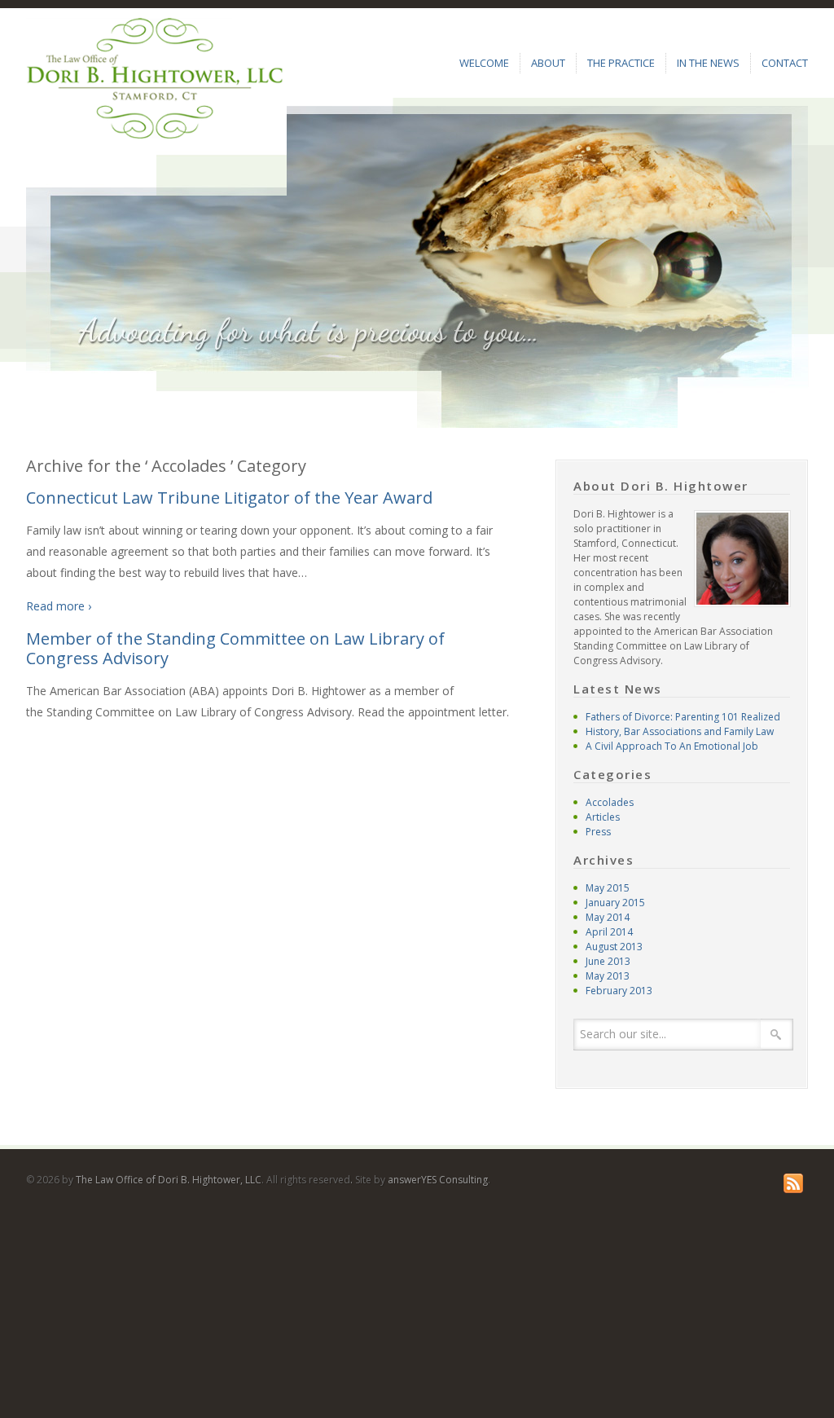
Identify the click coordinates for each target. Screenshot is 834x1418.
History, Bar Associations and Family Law (680, 731)
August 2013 (614, 946)
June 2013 (608, 961)
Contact (785, 62)
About (548, 62)
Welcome (484, 62)
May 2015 (608, 888)
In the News (708, 62)
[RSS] (796, 1183)
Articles (603, 817)
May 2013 (608, 976)
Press (598, 832)
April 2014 (609, 932)
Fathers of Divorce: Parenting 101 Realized (683, 717)
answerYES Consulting (438, 1180)
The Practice (621, 62)
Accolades (610, 802)
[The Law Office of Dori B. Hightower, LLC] (154, 77)
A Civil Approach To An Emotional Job (672, 746)
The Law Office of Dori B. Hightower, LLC (168, 1180)
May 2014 (608, 917)
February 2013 (619, 990)
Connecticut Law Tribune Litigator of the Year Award (229, 498)
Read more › (58, 606)
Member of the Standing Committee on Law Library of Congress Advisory (235, 648)
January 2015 (615, 902)
